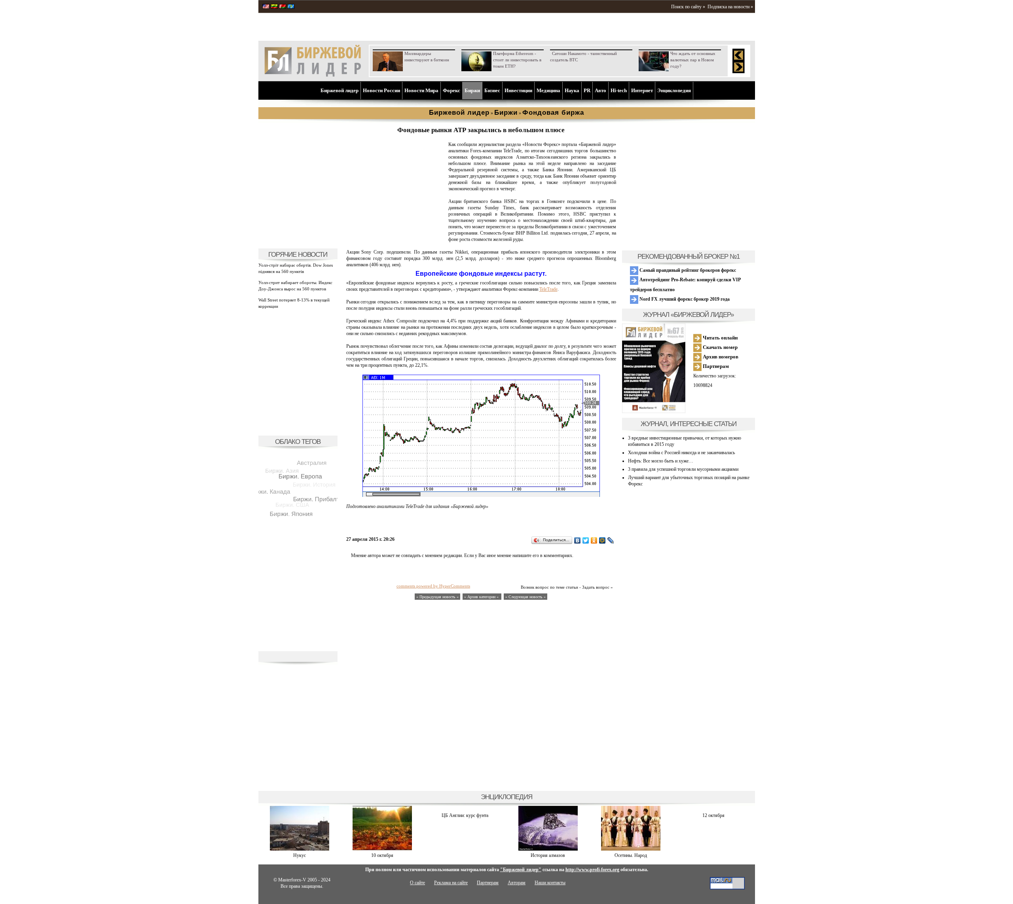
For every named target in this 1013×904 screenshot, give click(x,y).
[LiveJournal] (611, 540)
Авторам (516, 882)
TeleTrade (548, 289)
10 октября (382, 855)
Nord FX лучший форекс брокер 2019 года (684, 299)
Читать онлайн (720, 338)
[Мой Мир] (602, 540)
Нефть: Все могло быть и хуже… (660, 461)
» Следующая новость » (525, 597)
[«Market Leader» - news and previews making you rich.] (265, 7)
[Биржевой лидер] (312, 75)
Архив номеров (720, 357)
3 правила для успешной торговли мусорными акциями (683, 469)
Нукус (299, 855)
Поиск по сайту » (688, 6)
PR (587, 90)
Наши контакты (550, 882)
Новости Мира (421, 90)
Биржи (472, 90)
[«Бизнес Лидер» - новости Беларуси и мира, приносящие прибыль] (282, 7)
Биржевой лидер (340, 90)
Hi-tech (619, 90)
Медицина (548, 90)
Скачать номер (720, 347)
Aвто (600, 90)
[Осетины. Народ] (630, 849)
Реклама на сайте (451, 882)
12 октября (713, 815)
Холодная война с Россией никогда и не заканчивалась (681, 452)
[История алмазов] (548, 849)
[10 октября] (382, 849)
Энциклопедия (674, 90)
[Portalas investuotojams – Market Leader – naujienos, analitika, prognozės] (274, 7)
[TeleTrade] (395, 240)
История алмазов (548, 855)
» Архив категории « (482, 597)
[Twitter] (586, 540)
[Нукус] (299, 849)
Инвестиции (518, 90)
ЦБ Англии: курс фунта (465, 815)
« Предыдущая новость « (437, 597)
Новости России (381, 90)
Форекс (451, 90)
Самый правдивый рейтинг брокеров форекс (687, 270)
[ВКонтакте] (577, 540)
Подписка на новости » (730, 6)
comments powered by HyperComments (433, 586)
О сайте (417, 882)
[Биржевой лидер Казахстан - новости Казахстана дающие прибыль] (290, 7)
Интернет (642, 90)
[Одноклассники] (594, 540)
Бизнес (492, 90)
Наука (572, 90)
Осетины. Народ (631, 855)
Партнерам (715, 366)
